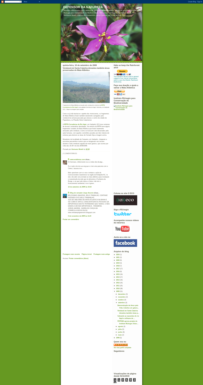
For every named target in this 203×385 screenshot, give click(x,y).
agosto (120, 326)
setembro (121, 302)
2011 (118, 286)
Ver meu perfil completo (122, 347)
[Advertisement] (80, 236)
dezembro (122, 294)
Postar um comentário (71, 219)
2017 (118, 269)
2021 (118, 257)
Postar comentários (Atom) (78, 258)
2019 (118, 263)
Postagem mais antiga (102, 254)
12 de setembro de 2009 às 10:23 (80, 187)
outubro (121, 300)
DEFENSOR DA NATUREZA (83, 7)
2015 (118, 274)
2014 (118, 277)
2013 (118, 280)
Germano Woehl (122, 345)
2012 (118, 283)
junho (120, 332)
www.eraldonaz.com (77, 159)
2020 (118, 260)
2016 (118, 271)
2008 (118, 338)
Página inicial (87, 254)
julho (120, 329)
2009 (118, 291)
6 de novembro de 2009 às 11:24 (79, 216)
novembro (122, 297)
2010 (118, 288)
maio (120, 335)
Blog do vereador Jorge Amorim (82, 193)
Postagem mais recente (71, 254)
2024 (118, 254)
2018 (118, 266)
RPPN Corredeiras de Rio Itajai (75, 124)
